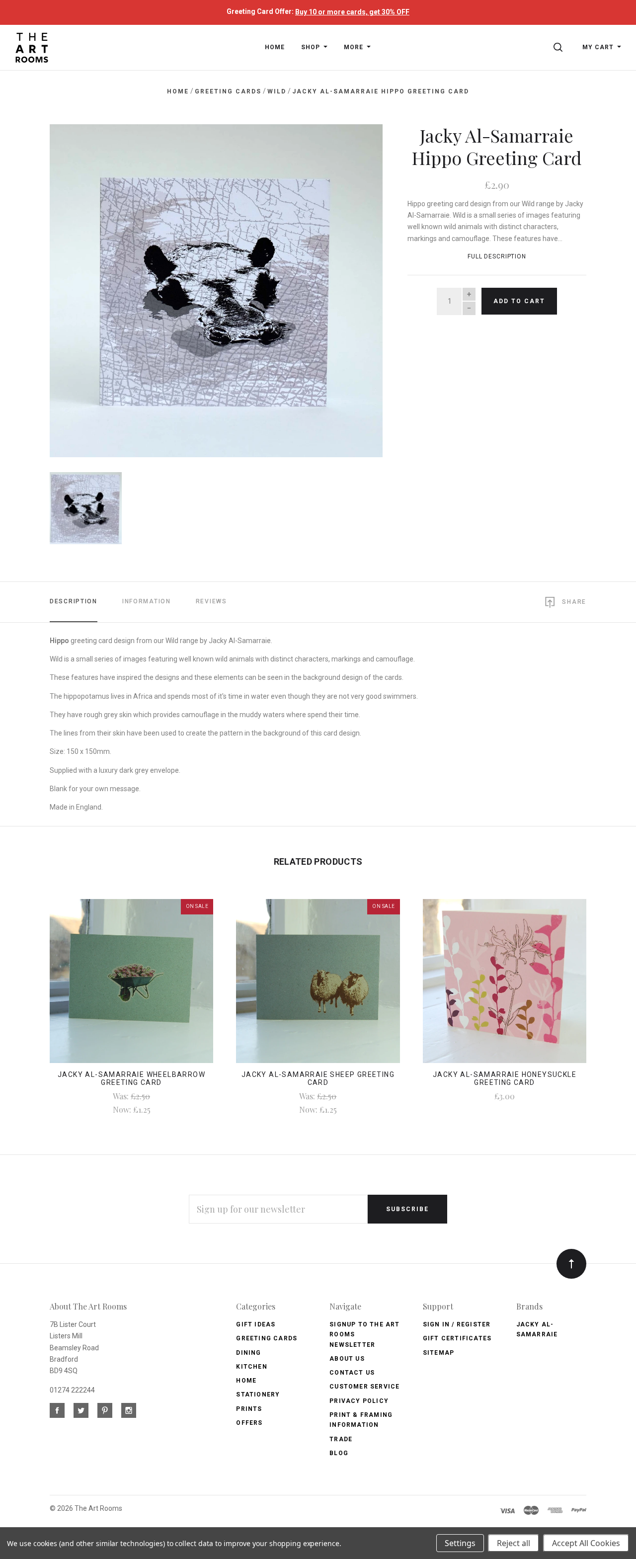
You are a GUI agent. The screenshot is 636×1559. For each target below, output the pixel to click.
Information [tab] (146, 601)
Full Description (497, 256)
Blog (338, 1453)
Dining (248, 1352)
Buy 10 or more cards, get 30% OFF (352, 12)
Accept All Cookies (586, 1543)
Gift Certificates (457, 1338)
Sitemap (438, 1352)
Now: (123, 1109)
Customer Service (364, 1386)
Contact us (352, 1372)
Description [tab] (73, 601)
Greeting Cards (266, 1338)
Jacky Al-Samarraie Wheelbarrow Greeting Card (131, 1078)
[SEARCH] (560, 47)
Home (246, 1380)
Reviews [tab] (211, 601)
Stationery (258, 1394)
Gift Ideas (255, 1324)
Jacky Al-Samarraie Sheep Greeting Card (318, 1078)
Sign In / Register (457, 1324)
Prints (249, 1408)
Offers (249, 1422)
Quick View (131, 987)
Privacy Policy (359, 1400)
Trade (340, 1439)
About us (347, 1358)
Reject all (513, 1543)
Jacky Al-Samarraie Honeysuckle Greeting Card (504, 1078)
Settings (460, 1543)
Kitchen (251, 1366)
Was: (122, 1096)
